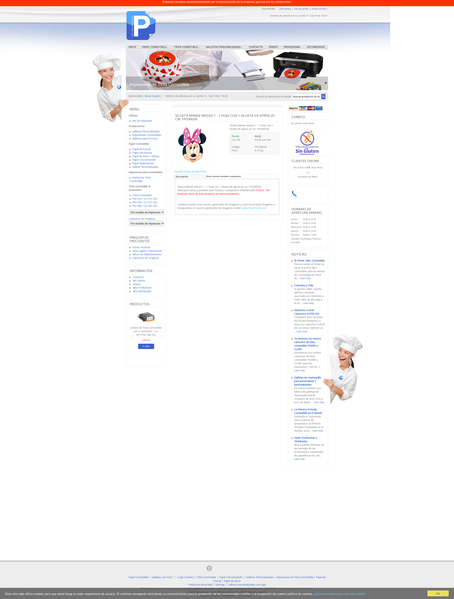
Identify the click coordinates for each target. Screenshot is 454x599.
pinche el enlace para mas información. (340, 593)
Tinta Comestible (142, 195)
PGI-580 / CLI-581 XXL (145, 205)
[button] (131, 334)
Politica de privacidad (200, 584)
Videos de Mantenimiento (147, 254)
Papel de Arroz (232, 581)
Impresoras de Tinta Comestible (294, 577)
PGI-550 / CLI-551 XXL (145, 198)
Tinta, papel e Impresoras (147, 250)
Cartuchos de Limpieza (142, 218)
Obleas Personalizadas (145, 166)
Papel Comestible (138, 577)
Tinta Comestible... (186, 47)
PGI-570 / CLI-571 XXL (145, 202)
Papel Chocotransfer (144, 159)
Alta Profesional (141, 287)
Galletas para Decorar (144, 138)
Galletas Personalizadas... (224, 47)
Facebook (209, 568)
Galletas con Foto (162, 577)
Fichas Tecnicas (141, 247)
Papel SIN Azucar (142, 152)
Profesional (292, 47)
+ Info (146, 346)
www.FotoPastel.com (254, 208)
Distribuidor (316, 47)
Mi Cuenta (138, 280)
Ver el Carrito (301, 8)
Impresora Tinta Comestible (140, 179)
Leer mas (305, 278)
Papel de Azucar (141, 149)
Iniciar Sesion (319, 8)
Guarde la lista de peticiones (190, 171)
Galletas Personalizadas (146, 131)
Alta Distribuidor (141, 291)
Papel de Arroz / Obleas (145, 156)
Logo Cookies (185, 577)
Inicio (132, 47)
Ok (438, 593)
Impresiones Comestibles (146, 135)
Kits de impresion (142, 120)
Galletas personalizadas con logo (247, 584)
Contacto (256, 47)
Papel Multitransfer (143, 163)
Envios (273, 47)
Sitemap (220, 584)
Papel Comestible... (155, 47)
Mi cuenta (286, 8)
